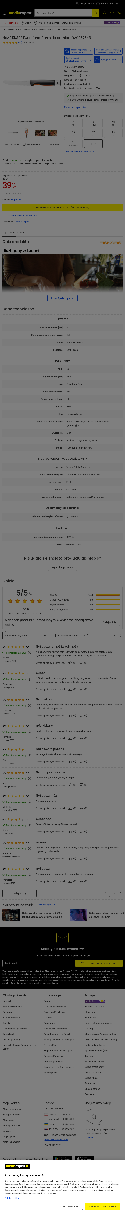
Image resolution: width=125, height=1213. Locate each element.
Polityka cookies (12, 1198)
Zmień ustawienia (69, 1206)
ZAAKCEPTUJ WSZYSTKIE (102, 1206)
